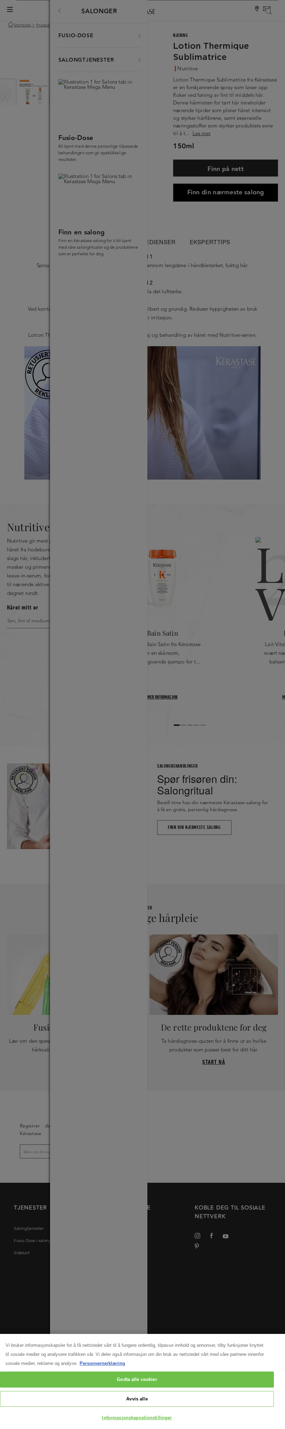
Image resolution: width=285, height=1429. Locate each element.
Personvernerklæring (102, 1363)
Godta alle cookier (137, 1379)
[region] (142, 1381)
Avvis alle (136, 1398)
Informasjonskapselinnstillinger (137, 1417)
